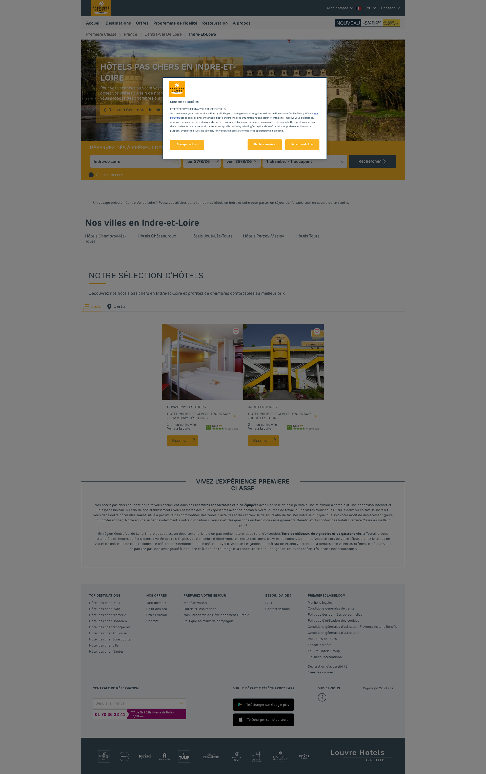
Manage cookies (187, 144)
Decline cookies (264, 144)
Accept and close (302, 144)
